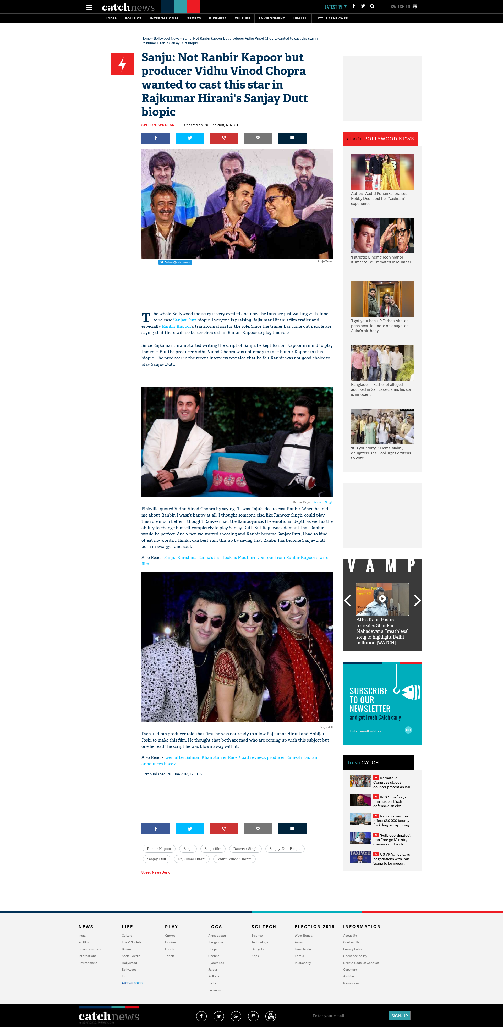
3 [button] (382, 655)
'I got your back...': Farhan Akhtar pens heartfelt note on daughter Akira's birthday (379, 325)
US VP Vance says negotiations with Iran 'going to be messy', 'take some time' (391, 861)
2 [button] (374, 655)
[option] (382, 614)
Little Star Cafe (332, 18)
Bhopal (213, 949)
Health (300, 18)
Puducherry (303, 962)
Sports (194, 18)
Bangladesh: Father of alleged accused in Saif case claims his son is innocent (381, 389)
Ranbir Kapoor (176, 326)
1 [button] (366, 655)
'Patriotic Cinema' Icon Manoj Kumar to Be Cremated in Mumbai (381, 260)
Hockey (170, 942)
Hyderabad (216, 962)
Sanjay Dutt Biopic (285, 849)
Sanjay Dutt (184, 320)
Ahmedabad (217, 935)
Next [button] (417, 600)
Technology (260, 942)
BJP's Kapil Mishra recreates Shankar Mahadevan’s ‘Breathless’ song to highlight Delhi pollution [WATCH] (382, 631)
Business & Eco (90, 949)
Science (257, 935)
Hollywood (129, 962)
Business (218, 18)
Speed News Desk (157, 125)
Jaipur (212, 969)
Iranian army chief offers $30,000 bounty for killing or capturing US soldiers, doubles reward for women (391, 825)
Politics (133, 18)
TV (123, 976)
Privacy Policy (353, 949)
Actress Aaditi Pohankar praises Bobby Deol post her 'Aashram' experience (379, 198)
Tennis (169, 956)
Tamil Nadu (303, 949)
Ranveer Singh (323, 502)
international (164, 18)
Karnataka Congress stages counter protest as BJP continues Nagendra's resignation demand (392, 786)
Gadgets (258, 949)
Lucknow (214, 990)
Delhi (212, 983)
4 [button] (390, 655)
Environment (272, 18)
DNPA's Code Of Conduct (361, 962)
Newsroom (351, 983)
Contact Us (351, 942)
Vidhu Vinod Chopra (234, 859)
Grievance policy (355, 956)
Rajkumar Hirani (191, 859)
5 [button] (398, 655)
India (111, 18)
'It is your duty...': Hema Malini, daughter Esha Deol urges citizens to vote (381, 453)
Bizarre (127, 949)
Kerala (299, 956)
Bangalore (215, 942)
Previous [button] (347, 600)
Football (171, 949)
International (88, 956)
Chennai (214, 956)
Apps (255, 956)
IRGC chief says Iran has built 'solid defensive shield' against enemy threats (392, 803)
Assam (299, 942)
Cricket (170, 935)
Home (146, 38)
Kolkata (214, 976)
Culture (242, 18)
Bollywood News (166, 38)
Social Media (131, 956)
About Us (350, 935)
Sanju (188, 849)
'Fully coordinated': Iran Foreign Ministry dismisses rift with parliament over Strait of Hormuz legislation (392, 844)
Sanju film (213, 849)
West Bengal (304, 935)
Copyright (350, 969)
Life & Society (132, 942)
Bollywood (129, 969)
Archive (348, 976)
